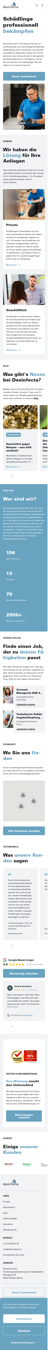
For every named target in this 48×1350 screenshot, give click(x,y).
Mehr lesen (11, 265)
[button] (42, 5)
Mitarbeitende (10, 1230)
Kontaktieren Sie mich (13, 1255)
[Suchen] (36, 5)
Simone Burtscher (23, 986)
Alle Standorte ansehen (24, 830)
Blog (36, 398)
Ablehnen (24, 1330)
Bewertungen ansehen (24, 1116)
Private (6, 1201)
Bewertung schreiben (24, 973)
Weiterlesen (12, 1007)
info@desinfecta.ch (12, 1249)
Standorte (8, 1224)
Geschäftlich (9, 1207)
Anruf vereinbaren (24, 76)
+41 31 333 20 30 (11, 1243)
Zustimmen (24, 1318)
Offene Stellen (10, 1218)
